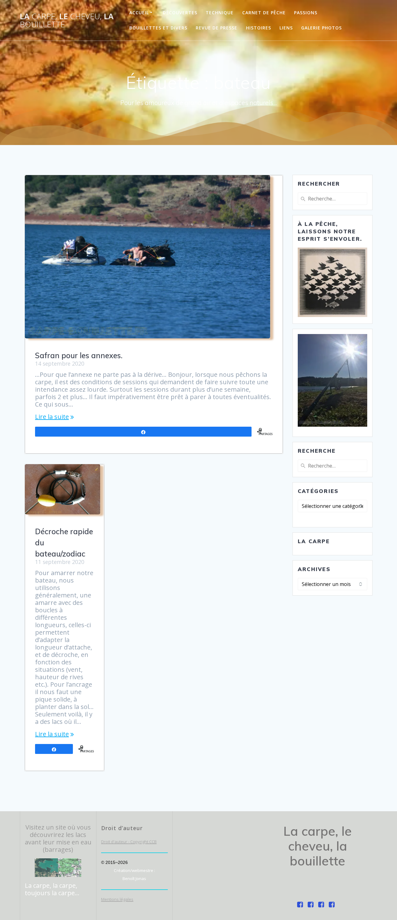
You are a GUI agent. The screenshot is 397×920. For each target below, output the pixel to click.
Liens (286, 28)
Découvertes (180, 12)
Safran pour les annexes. (79, 355)
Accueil (139, 12)
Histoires (258, 28)
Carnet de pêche (264, 12)
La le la (67, 20)
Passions (305, 12)
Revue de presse (216, 28)
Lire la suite (52, 416)
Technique (220, 12)
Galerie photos (321, 28)
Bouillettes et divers (158, 28)
